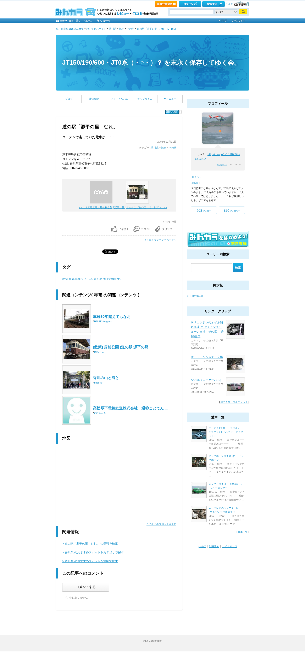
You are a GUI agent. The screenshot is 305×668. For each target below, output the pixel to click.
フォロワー (232, 210)
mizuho (98, 382)
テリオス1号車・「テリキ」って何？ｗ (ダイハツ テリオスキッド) (226, 432)
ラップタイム (144, 98)
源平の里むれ (112, 279)
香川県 (112, 28)
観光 (121, 28)
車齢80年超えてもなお (112, 317)
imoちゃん (100, 413)
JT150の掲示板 (195, 296)
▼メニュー (170, 98)
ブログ (69, 98)
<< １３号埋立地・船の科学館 (95, 207)
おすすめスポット (96, 28)
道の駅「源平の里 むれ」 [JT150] (156, 28)
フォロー (204, 210)
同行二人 (99, 352)
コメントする (86, 587)
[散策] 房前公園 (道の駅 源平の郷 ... (122, 347)
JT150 (195, 177)
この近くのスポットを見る (161, 524)
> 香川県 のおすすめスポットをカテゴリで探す (93, 552)
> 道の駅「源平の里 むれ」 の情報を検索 (90, 543)
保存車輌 (75, 279)
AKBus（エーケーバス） (207, 379)
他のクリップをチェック (234, 402)
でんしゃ (87, 279)
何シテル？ (222, 164)
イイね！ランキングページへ (160, 239)
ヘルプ (229, 4)
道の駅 (98, 279)
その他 (130, 28)
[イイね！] (172, 112)
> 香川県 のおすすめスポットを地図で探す (90, 561)
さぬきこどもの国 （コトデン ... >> (146, 207)
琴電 (65, 279)
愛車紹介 (94, 98)
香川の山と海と (106, 378)
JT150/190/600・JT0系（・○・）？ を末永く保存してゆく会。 (151, 62)
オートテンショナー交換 (207, 357)
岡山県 (195, 183)
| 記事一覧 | (119, 207)
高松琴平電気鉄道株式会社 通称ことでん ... (130, 408)
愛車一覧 (243, 532)
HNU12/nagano (103, 321)
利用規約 (214, 546)
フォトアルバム (119, 98)
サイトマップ (229, 546)
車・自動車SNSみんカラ (70, 28)
